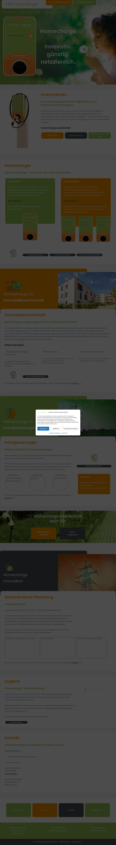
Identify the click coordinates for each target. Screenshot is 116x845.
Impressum (65, 433)
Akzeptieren (43, 428)
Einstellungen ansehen (71, 428)
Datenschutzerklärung (55, 433)
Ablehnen (56, 428)
